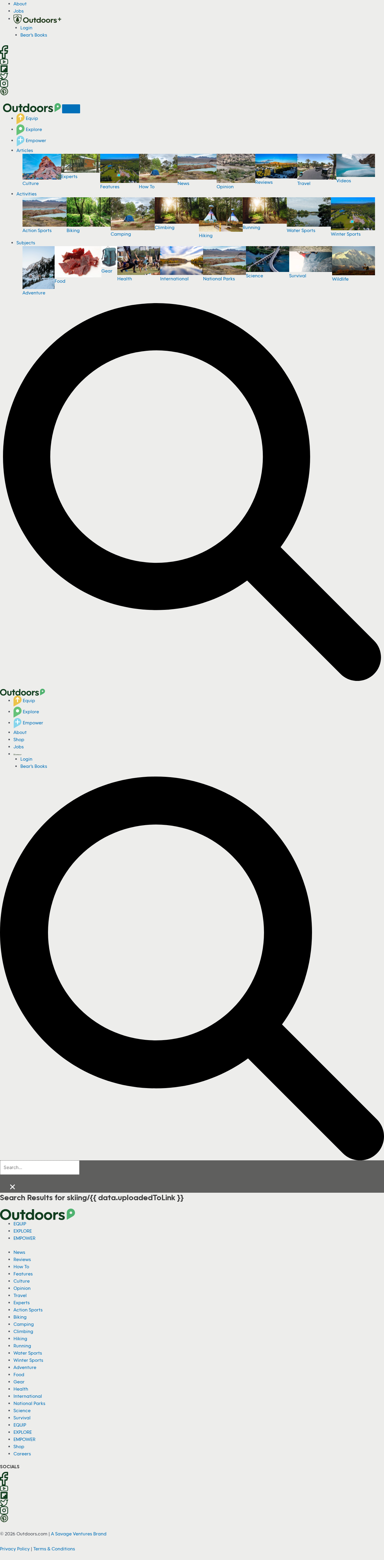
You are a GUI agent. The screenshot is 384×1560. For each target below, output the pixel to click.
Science (254, 275)
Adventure (33, 292)
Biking (73, 230)
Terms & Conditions (54, 1548)
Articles (24, 150)
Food (60, 281)
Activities (26, 193)
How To (146, 186)
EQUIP (20, 1223)
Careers (22, 1453)
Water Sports (301, 230)
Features (109, 186)
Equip (31, 118)
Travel (303, 183)
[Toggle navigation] (71, 108)
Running (251, 227)
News (183, 183)
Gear (106, 270)
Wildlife (340, 279)
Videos (343, 180)
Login (26, 27)
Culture (30, 183)
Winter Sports (346, 234)
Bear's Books (33, 34)
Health (124, 278)
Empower (35, 140)
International (174, 278)
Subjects (25, 242)
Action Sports (37, 230)
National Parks (219, 278)
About (20, 3)
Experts (69, 176)
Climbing (165, 227)
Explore (33, 129)
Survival (297, 275)
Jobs (19, 10)
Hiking (206, 235)
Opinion (225, 186)
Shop (19, 739)
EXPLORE (23, 1230)
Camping (121, 234)
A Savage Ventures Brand (78, 1533)
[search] (40, 1167)
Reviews (264, 182)
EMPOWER (24, 1238)
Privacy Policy (15, 1548)
